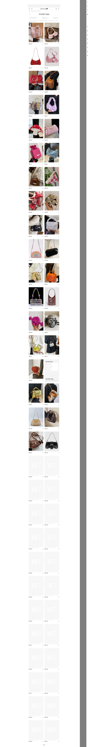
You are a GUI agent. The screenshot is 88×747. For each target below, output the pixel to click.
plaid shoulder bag (48, 369)
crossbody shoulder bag (49, 367)
